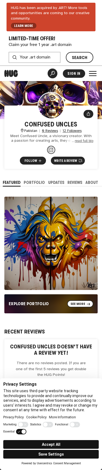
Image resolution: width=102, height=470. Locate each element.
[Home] (11, 73)
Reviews (74, 182)
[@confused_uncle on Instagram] (51, 150)
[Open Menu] (93, 73)
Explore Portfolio (29, 303)
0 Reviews (50, 131)
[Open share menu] (88, 114)
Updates (56, 182)
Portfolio (34, 182)
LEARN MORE (23, 26)
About (91, 182)
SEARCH (80, 57)
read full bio (84, 141)
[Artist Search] (52, 73)
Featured (12, 182)
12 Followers (72, 131)
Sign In (73, 74)
